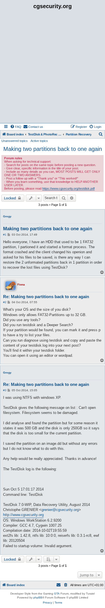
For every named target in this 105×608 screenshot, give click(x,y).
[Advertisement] (52, 67)
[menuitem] (15, 126)
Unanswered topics (14, 140)
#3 (4, 390)
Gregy (7, 216)
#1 (4, 234)
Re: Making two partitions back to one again (46, 296)
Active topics (39, 140)
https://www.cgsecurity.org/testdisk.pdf (68, 188)
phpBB (37, 597)
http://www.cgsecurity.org (23, 515)
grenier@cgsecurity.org (60, 510)
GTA (57, 593)
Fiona (21, 284)
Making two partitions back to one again (52, 149)
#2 (4, 302)
